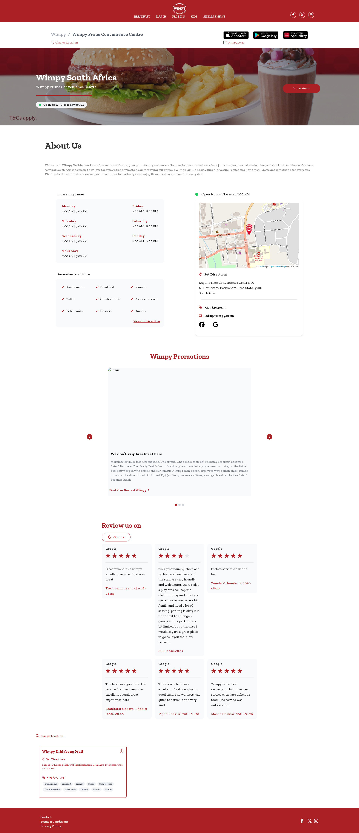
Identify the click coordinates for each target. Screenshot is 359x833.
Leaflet (262, 266)
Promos (178, 16)
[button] (249, 229)
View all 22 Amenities (147, 321)
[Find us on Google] (219, 325)
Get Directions (216, 274)
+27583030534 (215, 307)
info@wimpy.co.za (219, 316)
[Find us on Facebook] (206, 325)
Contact (46, 817)
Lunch (161, 16)
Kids (194, 16)
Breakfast (142, 16)
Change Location (66, 42)
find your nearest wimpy (128, 490)
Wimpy (58, 34)
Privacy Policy (50, 826)
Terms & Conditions (54, 821)
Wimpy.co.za (235, 42)
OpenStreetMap (278, 266)
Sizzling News (214, 16)
